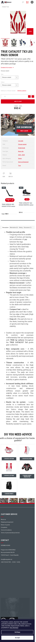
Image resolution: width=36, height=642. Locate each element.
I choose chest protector (27, 476)
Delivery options (21, 90)
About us (3, 519)
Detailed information (6, 67)
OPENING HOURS (5, 545)
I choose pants (9, 493)
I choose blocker (27, 458)
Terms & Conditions (6, 530)
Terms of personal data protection (10, 532)
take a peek (24, 131)
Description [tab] (5, 227)
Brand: (5, 6)
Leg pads (20, 141)
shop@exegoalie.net (6, 559)
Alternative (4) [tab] (14, 227)
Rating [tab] (21, 227)
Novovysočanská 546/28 (7, 552)
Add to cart (18, 101)
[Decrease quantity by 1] (33, 96)
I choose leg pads (9, 475)
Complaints (4, 527)
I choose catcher (9, 458)
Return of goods (5, 524)
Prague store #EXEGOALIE (8, 549)
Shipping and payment (7, 522)
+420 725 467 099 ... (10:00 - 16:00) (10, 562)
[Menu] (32, 2)
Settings (17, 632)
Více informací (14, 627)
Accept (17, 638)
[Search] (23, 2)
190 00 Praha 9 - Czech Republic (10, 555)
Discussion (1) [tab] (27, 227)
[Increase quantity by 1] (29, 96)
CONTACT (5, 540)
